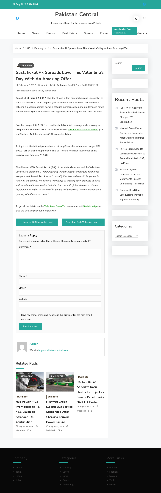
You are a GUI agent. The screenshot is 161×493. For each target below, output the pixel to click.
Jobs (18, 480)
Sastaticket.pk (90, 206)
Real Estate (69, 33)
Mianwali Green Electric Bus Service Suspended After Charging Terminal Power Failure (59, 412)
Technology (69, 484)
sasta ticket (37, 90)
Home (21, 33)
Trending (122, 31)
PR (97, 85)
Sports (88, 33)
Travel (104, 33)
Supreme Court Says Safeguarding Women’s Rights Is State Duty (131, 195)
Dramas (113, 467)
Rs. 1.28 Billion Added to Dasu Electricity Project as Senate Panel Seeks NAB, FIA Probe (90, 392)
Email (22, 287)
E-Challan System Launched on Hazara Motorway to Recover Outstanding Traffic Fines (132, 176)
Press (19, 476)
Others (139, 33)
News (35, 33)
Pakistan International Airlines (83, 129)
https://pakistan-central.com (53, 350)
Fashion (113, 471)
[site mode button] (136, 18)
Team (19, 471)
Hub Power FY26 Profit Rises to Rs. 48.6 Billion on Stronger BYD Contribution (28, 412)
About (19, 467)
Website (23, 299)
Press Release (23, 90)
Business (22, 396)
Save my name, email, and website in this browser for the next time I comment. (56, 317)
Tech (111, 480)
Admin (44, 85)
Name (23, 276)
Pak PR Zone (74, 85)
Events (50, 33)
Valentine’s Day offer (55, 206)
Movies (113, 476)
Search (118, 63)
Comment (25, 247)
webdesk (20, 430)
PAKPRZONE (88, 85)
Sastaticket (50, 90)
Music (112, 484)
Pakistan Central (77, 14)
